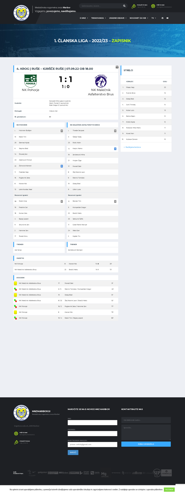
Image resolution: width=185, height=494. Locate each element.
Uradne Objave (116, 18)
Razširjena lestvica (133, 147)
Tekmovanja (97, 18)
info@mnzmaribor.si (164, 7)
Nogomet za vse (138, 18)
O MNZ (83, 18)
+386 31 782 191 (141, 7)
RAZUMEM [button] (169, 489)
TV (152, 18)
